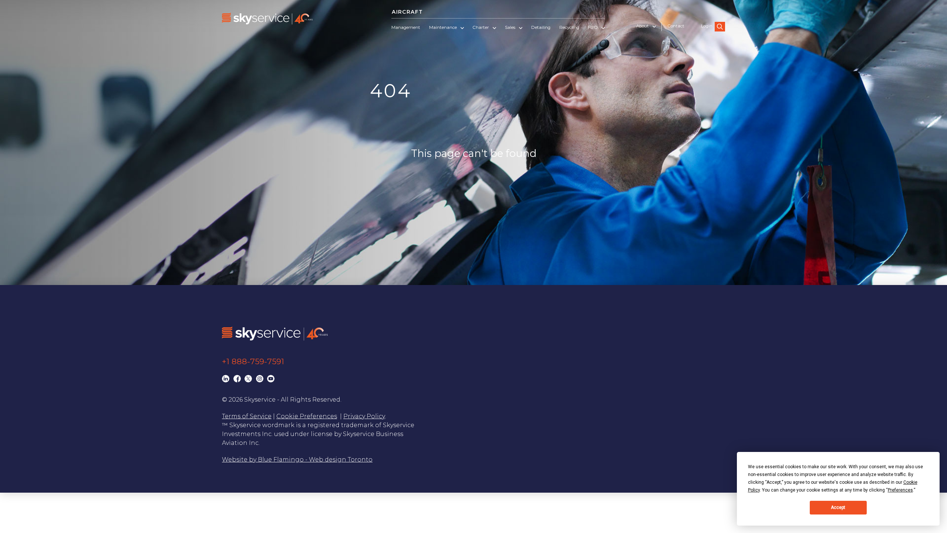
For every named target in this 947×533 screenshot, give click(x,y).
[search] (720, 26)
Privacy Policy (364, 416)
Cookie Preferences (306, 416)
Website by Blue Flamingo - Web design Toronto (297, 459)
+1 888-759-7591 (253, 361)
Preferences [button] (900, 490)
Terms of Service (247, 416)
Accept (838, 507)
